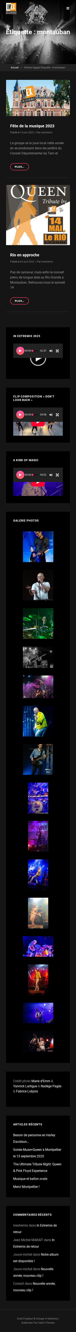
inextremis (46, 132)
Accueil (15, 67)
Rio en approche (24, 254)
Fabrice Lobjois (27, 1091)
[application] (38, 358)
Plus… (22, 167)
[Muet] (51, 351)
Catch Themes (46, 1322)
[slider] (35, 350)
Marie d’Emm (40, 1081)
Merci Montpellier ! (26, 1187)
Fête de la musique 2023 (32, 125)
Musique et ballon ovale (30, 1179)
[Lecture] (20, 351)
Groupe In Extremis (47, 1318)
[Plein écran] (57, 351)
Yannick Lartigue (25, 1086)
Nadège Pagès (51, 1086)
